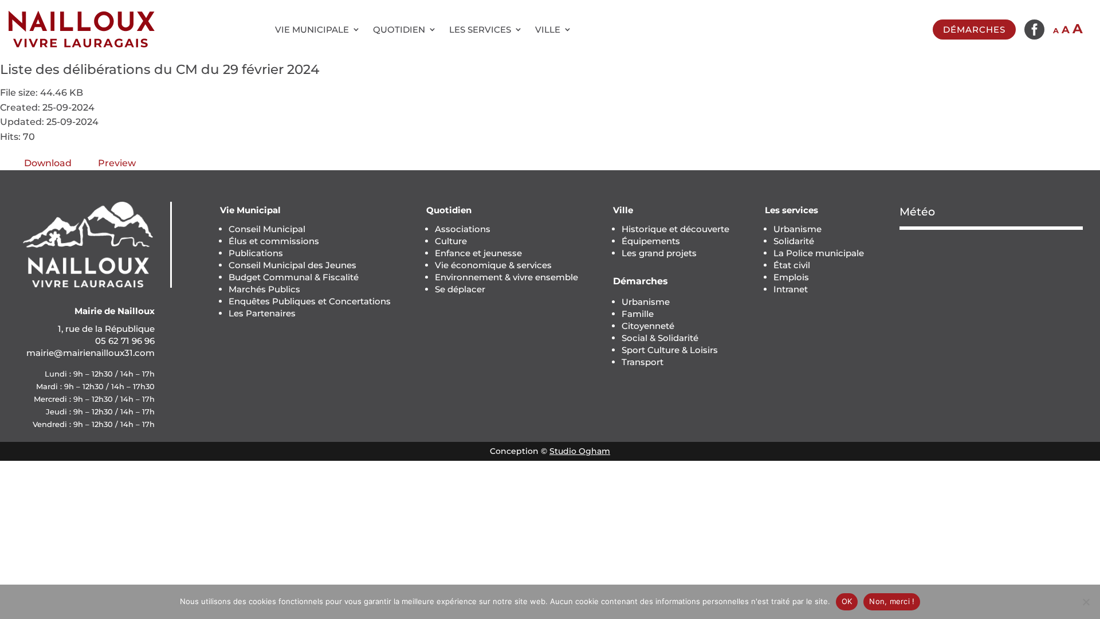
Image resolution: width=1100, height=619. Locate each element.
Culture (451, 241)
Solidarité (793, 241)
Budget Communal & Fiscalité (294, 277)
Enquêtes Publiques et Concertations (310, 301)
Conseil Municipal (267, 229)
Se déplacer (460, 289)
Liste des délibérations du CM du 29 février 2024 (159, 69)
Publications (256, 253)
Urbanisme (646, 301)
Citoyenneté (648, 325)
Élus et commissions (274, 241)
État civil (791, 265)
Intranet (790, 289)
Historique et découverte (675, 229)
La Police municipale (818, 253)
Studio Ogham (579, 451)
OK (847, 601)
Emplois (791, 277)
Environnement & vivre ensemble (506, 277)
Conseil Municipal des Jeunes (292, 265)
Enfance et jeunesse (478, 253)
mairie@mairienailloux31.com (90, 352)
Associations (462, 229)
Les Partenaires (262, 313)
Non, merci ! (891, 601)
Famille (638, 313)
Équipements (651, 241)
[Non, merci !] (1085, 602)
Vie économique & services (493, 265)
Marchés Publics (264, 289)
